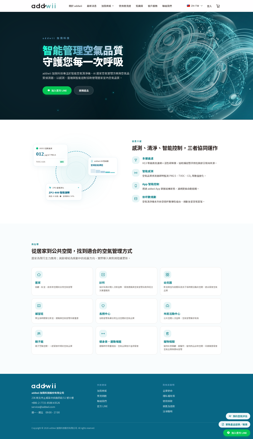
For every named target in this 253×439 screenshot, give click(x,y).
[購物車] (218, 5)
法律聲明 (167, 411)
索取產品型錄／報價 (236, 424)
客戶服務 (152, 6)
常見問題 (102, 396)
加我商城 (106, 6)
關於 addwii (75, 6)
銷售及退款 (169, 406)
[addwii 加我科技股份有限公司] (43, 5)
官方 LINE (102, 406)
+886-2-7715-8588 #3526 (45, 402)
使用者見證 (125, 6)
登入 (209, 6)
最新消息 (92, 6)
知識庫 (139, 6)
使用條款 (167, 401)
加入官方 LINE (59, 90)
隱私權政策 (169, 396)
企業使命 (167, 390)
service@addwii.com (43, 407)
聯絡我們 (167, 6)
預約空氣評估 (240, 416)
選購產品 (84, 90)
